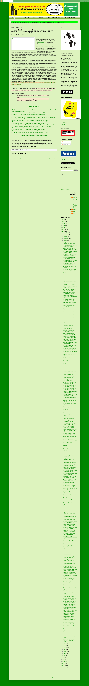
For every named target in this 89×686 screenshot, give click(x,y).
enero (65, 655)
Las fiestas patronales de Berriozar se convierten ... (69, 492)
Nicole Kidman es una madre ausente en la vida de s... (69, 361)
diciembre (66, 232)
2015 (63, 657)
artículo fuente (34, 106)
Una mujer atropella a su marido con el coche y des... (70, 553)
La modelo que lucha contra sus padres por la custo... (70, 252)
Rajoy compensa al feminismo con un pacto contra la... (69, 243)
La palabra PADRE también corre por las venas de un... (69, 486)
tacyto (74, 211)
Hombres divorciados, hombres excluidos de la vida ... (70, 324)
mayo (65, 647)
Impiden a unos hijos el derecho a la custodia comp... (70, 277)
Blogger (52, 677)
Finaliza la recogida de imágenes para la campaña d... (69, 563)
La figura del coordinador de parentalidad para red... (69, 383)
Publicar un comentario (18, 155)
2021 (63, 221)
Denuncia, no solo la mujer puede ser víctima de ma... (69, 434)
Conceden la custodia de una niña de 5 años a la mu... (69, 599)
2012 (63, 663)
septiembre (66, 238)
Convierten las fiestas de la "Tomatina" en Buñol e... (69, 258)
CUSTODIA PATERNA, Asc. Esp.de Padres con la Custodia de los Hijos (75, 202)
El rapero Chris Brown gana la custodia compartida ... (69, 605)
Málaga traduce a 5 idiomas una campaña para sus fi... (70, 458)
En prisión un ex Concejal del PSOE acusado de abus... (69, 267)
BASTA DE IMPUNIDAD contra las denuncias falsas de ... (70, 370)
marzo (65, 651)
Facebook (64, 122)
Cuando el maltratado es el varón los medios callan (69, 623)
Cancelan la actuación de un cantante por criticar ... (69, 331)
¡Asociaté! (34, 17)
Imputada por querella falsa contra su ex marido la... (69, 512)
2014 (63, 659)
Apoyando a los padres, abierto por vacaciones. (70, 343)
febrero (65, 653)
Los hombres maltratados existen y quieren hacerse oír (70, 249)
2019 (63, 225)
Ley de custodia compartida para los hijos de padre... (69, 358)
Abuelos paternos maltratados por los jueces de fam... (69, 424)
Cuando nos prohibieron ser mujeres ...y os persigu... (69, 398)
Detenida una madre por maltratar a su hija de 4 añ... (70, 498)
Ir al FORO (26, 17)
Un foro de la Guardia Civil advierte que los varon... (69, 264)
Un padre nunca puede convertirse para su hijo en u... (69, 414)
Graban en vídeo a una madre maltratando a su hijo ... (70, 596)
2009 (63, 669)
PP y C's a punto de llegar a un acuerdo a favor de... (70, 377)
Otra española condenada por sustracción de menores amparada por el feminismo (30, 121)
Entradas (65, 141)
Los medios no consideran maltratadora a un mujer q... (70, 573)
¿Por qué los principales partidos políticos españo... (69, 427)
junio (65, 645)
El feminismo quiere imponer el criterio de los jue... (70, 287)
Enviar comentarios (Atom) (23, 161)
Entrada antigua (52, 158)
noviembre (66, 234)
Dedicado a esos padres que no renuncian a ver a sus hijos (25, 130)
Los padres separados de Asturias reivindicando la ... (69, 614)
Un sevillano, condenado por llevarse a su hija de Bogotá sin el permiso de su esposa (31, 126)
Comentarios (65, 144)
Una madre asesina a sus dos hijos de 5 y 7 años (69, 585)
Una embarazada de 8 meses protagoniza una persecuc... (70, 321)
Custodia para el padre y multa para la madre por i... (70, 582)
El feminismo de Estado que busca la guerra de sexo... (69, 355)
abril (65, 649)
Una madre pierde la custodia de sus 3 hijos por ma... (69, 495)
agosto (65, 240)
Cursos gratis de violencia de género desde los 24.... (69, 503)
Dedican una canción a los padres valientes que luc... (69, 629)
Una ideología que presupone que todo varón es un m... (69, 364)
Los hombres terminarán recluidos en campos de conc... (69, 640)
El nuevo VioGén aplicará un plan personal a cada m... (69, 449)
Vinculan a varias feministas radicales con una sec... (69, 315)
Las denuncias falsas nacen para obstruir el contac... (69, 525)
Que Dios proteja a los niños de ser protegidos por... (70, 392)
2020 (63, 223)
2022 (63, 219)
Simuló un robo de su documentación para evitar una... (69, 274)
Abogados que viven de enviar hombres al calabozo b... (70, 246)
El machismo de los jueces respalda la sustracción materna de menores (28, 123)
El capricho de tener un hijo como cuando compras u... (69, 620)
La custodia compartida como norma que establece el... (69, 270)
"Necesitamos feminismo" (68, 500)
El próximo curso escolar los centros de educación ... (69, 340)
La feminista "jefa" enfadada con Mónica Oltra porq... (70, 474)
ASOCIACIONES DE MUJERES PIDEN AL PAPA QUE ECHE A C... (70, 430)
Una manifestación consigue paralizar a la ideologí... (69, 547)
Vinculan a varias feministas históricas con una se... (69, 309)
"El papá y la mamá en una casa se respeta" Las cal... (70, 380)
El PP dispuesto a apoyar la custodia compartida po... (69, 334)
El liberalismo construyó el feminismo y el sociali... (69, 509)
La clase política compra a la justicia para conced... (69, 404)
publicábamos (41, 42)
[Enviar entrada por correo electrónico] (26, 149)
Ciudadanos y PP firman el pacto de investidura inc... (69, 280)
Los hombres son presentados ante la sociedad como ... (70, 570)
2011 (63, 665)
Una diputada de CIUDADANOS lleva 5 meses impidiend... (70, 576)
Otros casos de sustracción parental (34, 135)
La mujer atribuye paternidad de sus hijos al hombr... (70, 346)
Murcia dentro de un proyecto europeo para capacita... (69, 468)
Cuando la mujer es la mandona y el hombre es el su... (70, 588)
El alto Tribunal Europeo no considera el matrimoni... (69, 293)
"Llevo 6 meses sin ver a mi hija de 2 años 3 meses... (70, 489)
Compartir (63, 159)
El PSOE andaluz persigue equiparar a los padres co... (69, 446)
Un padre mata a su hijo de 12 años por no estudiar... (70, 417)
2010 (63, 667)
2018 (63, 227)
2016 (63, 231)
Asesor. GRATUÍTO (70, 17)
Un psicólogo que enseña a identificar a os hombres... (69, 483)
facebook (41, 17)
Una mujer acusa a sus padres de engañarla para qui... (70, 522)
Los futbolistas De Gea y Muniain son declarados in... (70, 443)
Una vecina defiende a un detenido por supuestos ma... (70, 300)
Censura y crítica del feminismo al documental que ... (70, 559)
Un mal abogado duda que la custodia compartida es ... (69, 602)
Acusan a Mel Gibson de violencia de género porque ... (70, 462)
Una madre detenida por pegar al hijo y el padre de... (70, 465)
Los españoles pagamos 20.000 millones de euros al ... (70, 617)
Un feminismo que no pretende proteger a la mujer (70, 352)
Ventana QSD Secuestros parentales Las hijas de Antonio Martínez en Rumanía (30, 120)
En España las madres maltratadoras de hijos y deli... (70, 440)
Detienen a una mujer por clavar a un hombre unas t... (70, 328)
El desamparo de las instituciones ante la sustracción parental (26, 127)
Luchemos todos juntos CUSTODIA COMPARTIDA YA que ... (70, 296)
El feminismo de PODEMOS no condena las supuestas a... (70, 611)
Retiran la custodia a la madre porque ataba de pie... (69, 480)
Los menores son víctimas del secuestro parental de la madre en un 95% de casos (31, 112)
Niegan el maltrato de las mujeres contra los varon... (69, 519)
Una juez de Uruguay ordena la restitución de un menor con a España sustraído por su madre (33, 124)
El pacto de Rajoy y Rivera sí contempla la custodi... (69, 303)
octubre (65, 236)
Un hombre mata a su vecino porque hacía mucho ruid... (69, 349)
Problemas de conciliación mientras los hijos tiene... (69, 367)
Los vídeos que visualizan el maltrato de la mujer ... (69, 608)
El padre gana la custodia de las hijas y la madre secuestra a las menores (28, 114)
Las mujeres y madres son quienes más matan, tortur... (70, 337)
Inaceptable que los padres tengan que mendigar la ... (69, 531)
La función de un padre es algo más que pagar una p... (70, 471)
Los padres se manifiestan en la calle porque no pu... (70, 544)
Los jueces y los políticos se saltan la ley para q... (69, 421)
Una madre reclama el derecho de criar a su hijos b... (70, 528)
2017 (63, 229)
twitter (48, 17)
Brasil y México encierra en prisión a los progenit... (69, 306)
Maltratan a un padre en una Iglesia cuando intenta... (69, 401)
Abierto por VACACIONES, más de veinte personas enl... (70, 437)
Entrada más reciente (16, 158)
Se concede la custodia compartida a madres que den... (69, 636)
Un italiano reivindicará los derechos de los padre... (69, 506)
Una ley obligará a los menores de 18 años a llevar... (70, 410)
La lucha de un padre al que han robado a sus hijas (69, 255)
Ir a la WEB (18, 17)
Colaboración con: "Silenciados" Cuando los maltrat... (70, 395)
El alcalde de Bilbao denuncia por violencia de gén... (69, 373)
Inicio (11, 17)
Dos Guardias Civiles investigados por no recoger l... (70, 537)
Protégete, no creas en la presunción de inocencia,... (69, 407)
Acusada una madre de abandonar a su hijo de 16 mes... (69, 592)
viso (74, 213)
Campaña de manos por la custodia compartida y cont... (70, 579)
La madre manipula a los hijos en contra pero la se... (69, 290)
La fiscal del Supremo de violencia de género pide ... (69, 626)
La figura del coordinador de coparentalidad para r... (69, 386)
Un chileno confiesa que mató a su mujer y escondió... (70, 534)
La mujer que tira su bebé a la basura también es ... (69, 541)
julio (65, 643)
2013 (63, 661)
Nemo (74, 209)
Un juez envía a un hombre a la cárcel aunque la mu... (70, 452)
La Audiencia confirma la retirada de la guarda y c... (69, 515)
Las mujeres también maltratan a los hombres (70, 632)
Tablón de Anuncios (57, 17)
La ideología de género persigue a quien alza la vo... (70, 567)
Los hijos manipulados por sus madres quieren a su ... (70, 556)
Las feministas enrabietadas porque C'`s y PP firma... (69, 284)
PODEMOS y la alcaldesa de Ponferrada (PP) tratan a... (69, 477)
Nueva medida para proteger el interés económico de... (70, 261)
